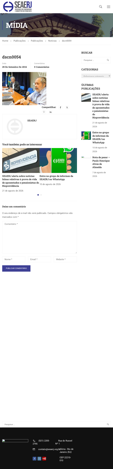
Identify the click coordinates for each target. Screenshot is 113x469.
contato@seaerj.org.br (49, 449)
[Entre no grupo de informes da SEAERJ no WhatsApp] (58, 160)
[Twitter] (67, 107)
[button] (38, 195)
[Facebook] (60, 107)
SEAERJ (31, 120)
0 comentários (41, 66)
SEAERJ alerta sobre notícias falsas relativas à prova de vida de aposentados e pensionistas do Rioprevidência (20, 180)
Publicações (20, 40)
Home (5, 40)
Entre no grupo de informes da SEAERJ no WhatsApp (56, 177)
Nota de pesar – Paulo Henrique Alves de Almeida (101, 162)
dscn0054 (66, 40)
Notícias (52, 40)
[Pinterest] (44, 112)
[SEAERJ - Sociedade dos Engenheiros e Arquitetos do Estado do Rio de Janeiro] (17, 7)
